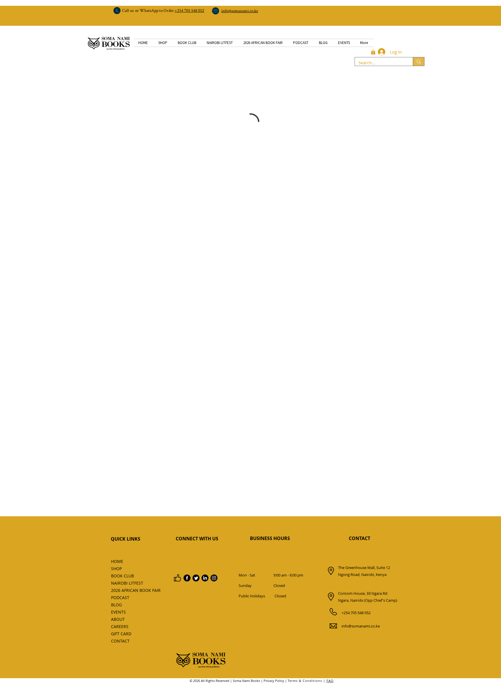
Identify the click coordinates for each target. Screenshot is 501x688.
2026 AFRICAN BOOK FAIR (124, 590)
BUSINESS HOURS (270, 538)
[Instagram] (213, 577)
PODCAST (120, 597)
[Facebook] (187, 577)
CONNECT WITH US (197, 538)
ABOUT (118, 619)
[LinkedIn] (205, 577)
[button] (373, 51)
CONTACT (359, 538)
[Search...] (418, 61)
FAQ (330, 680)
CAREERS (119, 626)
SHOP (116, 568)
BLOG (116, 605)
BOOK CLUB (122, 576)
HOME (117, 561)
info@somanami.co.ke (361, 626)
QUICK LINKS (125, 539)
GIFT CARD (121, 633)
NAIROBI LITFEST (124, 583)
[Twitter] (196, 577)
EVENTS (118, 612)
